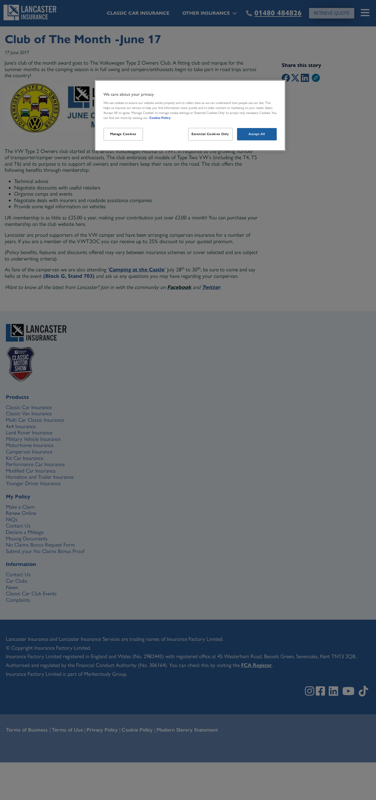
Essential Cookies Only (210, 134)
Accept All (257, 134)
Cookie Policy (160, 118)
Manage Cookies (123, 134)
